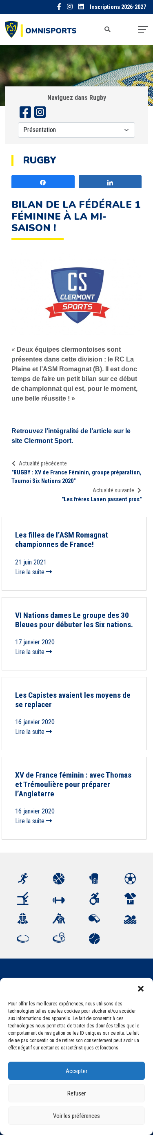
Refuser (76, 1093)
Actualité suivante (113, 490)
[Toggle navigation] (143, 29)
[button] (141, 988)
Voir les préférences (76, 1116)
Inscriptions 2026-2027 (118, 7)
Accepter (76, 1071)
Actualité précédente (43, 463)
